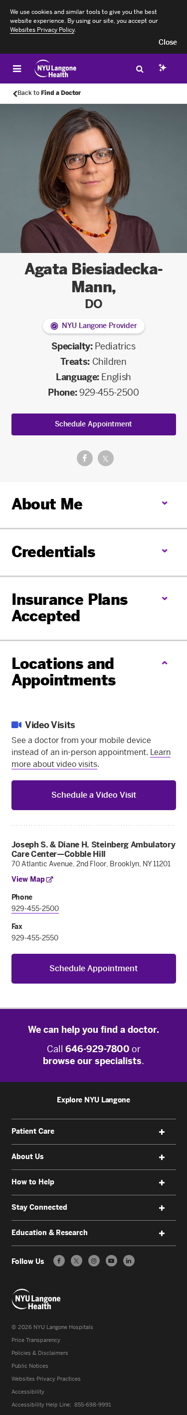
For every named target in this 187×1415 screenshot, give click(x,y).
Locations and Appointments (63, 672)
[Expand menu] (162, 1132)
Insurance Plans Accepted (69, 608)
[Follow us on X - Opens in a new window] (76, 1260)
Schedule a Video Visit (93, 795)
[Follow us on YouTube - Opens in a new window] (111, 1260)
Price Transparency (35, 1340)
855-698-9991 (92, 1405)
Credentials (53, 552)
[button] (168, 42)
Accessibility (27, 1392)
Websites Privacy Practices (46, 1379)
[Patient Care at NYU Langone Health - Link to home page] (55, 68)
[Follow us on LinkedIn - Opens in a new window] (129, 1260)
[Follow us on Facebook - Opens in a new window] (59, 1260)
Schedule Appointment (93, 424)
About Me (47, 504)
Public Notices (29, 1366)
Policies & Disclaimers (39, 1353)
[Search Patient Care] (140, 69)
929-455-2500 (109, 392)
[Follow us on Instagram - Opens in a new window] (94, 1260)
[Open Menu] (17, 68)
